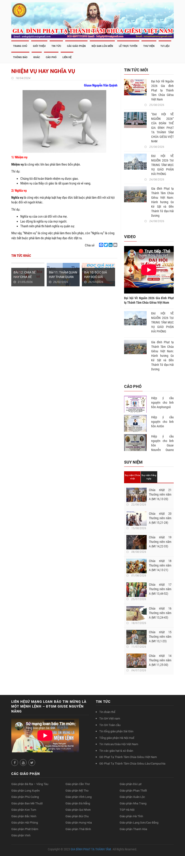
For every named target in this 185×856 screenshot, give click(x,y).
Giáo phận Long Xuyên (25, 790)
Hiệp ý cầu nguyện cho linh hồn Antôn (162, 421)
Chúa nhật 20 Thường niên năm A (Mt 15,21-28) (160, 518)
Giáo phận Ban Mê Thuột (27, 803)
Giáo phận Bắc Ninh (23, 816)
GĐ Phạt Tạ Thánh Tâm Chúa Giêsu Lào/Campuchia (132, 763)
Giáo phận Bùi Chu (77, 816)
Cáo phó (51, 57)
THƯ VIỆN (149, 46)
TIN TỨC (56, 46)
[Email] (115, 245)
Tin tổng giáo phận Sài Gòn (116, 731)
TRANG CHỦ (20, 46)
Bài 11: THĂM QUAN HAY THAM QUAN (63, 275)
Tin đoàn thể (107, 712)
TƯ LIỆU (164, 46)
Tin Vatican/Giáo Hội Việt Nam (118, 744)
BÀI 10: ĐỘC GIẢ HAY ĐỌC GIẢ (95, 275)
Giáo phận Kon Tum (23, 809)
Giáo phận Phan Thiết (133, 790)
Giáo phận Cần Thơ (77, 784)
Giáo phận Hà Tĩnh (131, 816)
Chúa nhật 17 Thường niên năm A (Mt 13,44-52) (160, 589)
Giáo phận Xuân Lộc (132, 797)
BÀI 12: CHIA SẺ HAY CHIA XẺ (25, 275)
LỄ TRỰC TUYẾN (128, 46)
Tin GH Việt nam (109, 718)
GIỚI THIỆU (39, 46)
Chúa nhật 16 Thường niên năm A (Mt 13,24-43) (160, 613)
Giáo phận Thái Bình (78, 829)
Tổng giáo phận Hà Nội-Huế (116, 738)
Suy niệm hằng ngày (148, 477)
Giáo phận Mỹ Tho (76, 790)
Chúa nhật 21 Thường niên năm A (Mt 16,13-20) (160, 494)
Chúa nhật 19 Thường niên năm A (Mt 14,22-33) (160, 541)
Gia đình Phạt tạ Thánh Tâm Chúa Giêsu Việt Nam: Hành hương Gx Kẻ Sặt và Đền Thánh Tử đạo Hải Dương (162, 202)
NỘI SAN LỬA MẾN (102, 46)
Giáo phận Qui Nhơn (78, 809)
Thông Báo (20, 57)
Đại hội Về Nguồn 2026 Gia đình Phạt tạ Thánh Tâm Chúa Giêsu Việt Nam (162, 90)
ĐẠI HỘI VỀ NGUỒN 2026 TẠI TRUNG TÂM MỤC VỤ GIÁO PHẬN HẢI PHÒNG (162, 165)
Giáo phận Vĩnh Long (78, 797)
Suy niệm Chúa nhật (132, 477)
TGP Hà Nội (127, 809)
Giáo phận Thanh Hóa (133, 829)
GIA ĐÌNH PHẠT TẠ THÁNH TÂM (91, 849)
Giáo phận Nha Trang (133, 803)
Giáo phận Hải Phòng (24, 822)
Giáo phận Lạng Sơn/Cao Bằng (139, 822)
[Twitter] (106, 245)
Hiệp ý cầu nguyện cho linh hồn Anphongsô (162, 402)
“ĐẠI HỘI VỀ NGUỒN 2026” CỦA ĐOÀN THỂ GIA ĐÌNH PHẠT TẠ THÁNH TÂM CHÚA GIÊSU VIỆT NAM (162, 127)
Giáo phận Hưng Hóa (78, 822)
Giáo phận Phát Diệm (24, 829)
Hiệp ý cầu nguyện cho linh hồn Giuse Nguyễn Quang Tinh (162, 445)
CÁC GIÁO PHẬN (76, 46)
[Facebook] (101, 245)
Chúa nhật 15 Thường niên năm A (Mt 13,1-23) (160, 636)
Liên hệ (67, 57)
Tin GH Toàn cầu (109, 725)
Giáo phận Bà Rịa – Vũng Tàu (29, 784)
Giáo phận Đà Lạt (130, 784)
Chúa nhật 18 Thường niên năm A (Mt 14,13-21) (160, 565)
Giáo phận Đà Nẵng (77, 803)
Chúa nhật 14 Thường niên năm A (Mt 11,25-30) (160, 660)
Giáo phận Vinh (20, 835)
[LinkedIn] (111, 245)
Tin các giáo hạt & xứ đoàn (116, 750)
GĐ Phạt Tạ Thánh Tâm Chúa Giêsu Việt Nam (128, 757)
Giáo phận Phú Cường (25, 797)
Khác (36, 57)
